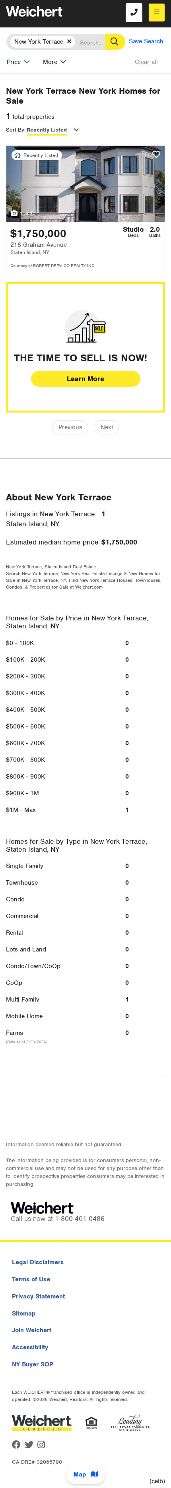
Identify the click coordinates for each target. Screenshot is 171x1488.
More (50, 62)
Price (14, 62)
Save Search (146, 41)
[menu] (156, 12)
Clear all (146, 62)
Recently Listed (47, 129)
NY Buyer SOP (32, 1364)
